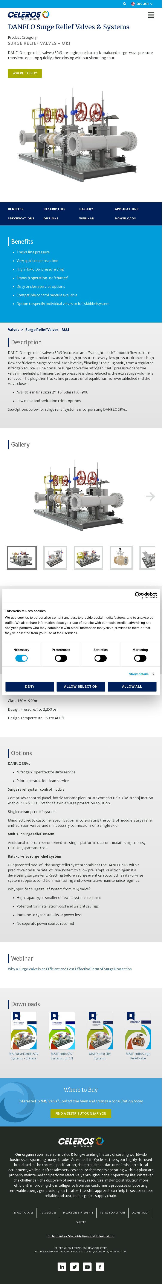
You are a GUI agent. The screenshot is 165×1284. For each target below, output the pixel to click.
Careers (81, 1222)
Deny (30, 686)
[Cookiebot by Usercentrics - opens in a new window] (138, 595)
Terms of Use (48, 1212)
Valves (13, 330)
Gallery (86, 209)
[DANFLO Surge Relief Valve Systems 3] (55, 557)
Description (55, 209)
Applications (127, 209)
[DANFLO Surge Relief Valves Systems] (23, 557)
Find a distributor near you (81, 1114)
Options (51, 218)
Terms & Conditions (112, 1212)
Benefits (15, 209)
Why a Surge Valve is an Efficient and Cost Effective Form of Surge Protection (70, 969)
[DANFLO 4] (121, 557)
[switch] (61, 658)
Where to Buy (25, 73)
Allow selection (81, 686)
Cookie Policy (140, 1212)
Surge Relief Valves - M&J (47, 330)
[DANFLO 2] (89, 557)
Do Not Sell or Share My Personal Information (80, 1236)
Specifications (21, 218)
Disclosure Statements (78, 1212)
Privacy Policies (23, 1212)
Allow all (132, 686)
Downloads (125, 218)
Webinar (86, 218)
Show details (138, 674)
